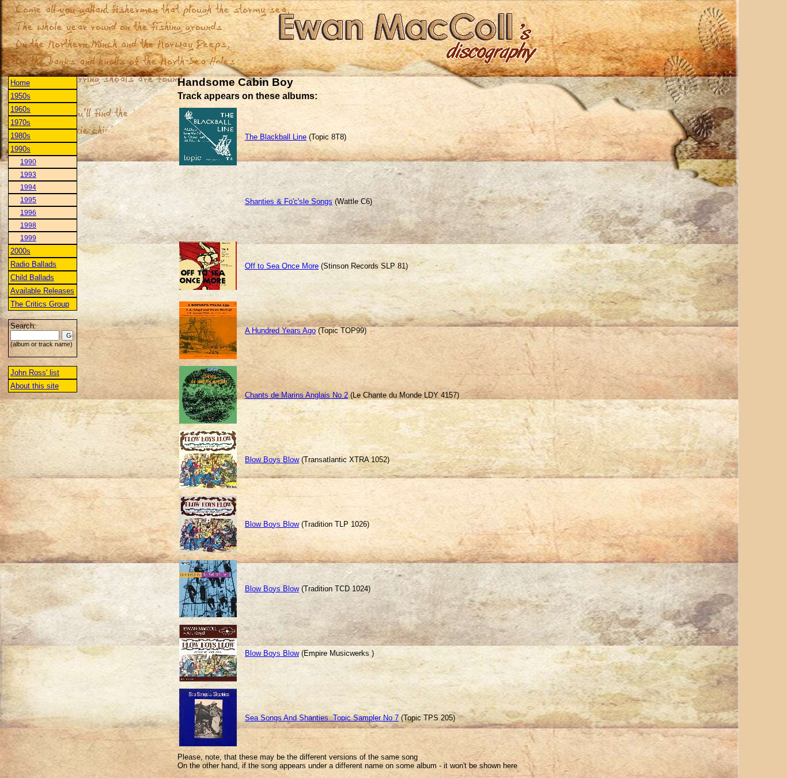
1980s (20, 135)
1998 (28, 225)
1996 (28, 213)
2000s (20, 251)
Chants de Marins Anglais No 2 (296, 395)
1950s (20, 96)
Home (20, 82)
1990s (20, 149)
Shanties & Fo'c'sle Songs (288, 201)
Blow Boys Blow (272, 459)
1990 (28, 162)
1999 (28, 238)
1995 (28, 200)
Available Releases (42, 290)
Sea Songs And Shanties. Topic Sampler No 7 (322, 717)
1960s (20, 109)
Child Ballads (32, 277)
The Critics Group (39, 304)
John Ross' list (34, 372)
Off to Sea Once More (282, 266)
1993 (28, 175)
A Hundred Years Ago (280, 330)
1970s (20, 122)
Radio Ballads (33, 264)
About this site (34, 386)
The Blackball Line (276, 137)
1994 (28, 187)
